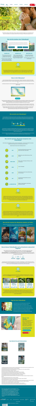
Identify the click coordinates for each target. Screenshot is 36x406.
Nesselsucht (26, 4)
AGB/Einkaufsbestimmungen (16, 399)
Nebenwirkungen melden (27, 399)
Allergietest (16, 4)
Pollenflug (21, 4)
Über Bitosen (7, 4)
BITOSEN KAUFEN (31, 4)
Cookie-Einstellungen (18, 401)
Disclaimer (11, 399)
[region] (18, 45)
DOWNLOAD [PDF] (18, 98)
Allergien (11, 4)
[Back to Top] (34, 404)
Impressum (8, 399)
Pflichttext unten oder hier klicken (4, 405)
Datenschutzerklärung (22, 399)
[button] (32, 5)
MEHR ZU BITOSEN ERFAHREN (26, 330)
